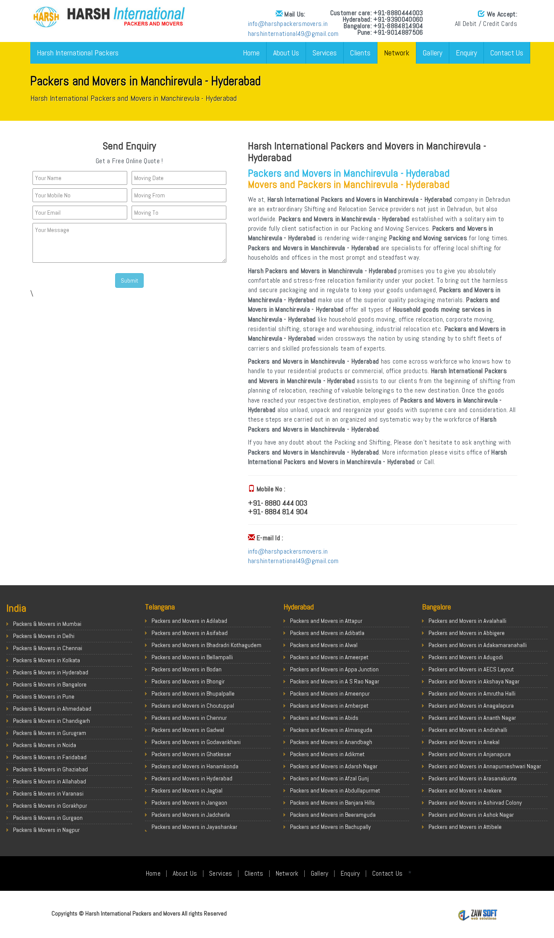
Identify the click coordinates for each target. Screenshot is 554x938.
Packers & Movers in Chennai (47, 648)
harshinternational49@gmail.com (293, 33)
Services (324, 53)
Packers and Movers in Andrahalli (467, 730)
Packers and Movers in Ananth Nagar (472, 718)
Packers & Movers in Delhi (43, 636)
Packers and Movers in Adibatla (327, 633)
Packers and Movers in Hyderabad (191, 778)
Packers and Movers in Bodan (186, 669)
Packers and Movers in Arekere (465, 790)
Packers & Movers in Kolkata (46, 660)
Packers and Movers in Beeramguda (333, 815)
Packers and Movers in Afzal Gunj (329, 778)
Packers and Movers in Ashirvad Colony (475, 802)
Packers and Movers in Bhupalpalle (193, 693)
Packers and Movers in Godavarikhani (196, 742)
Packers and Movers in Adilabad (189, 621)
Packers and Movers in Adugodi (465, 657)
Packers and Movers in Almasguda (331, 730)
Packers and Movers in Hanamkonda (194, 766)
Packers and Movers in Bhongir (188, 681)
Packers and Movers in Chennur (189, 718)
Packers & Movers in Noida (44, 745)
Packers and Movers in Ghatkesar (191, 754)
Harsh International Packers (78, 53)
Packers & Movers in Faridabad (50, 757)
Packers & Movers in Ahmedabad (52, 708)
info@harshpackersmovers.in (288, 23)
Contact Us (506, 53)
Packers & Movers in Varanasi (48, 793)
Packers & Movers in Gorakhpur (50, 805)
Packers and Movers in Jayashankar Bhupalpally (194, 831)
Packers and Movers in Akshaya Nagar (473, 681)
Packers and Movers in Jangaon (189, 802)
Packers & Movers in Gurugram (49, 733)
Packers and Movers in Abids (324, 718)
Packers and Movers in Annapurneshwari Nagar (484, 766)
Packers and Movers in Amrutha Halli (471, 693)
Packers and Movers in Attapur (326, 621)
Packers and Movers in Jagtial (186, 790)
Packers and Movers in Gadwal (187, 730)
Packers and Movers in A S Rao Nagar (334, 681)
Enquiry (466, 53)
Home (251, 53)
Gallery (432, 53)
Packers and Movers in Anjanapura (469, 754)
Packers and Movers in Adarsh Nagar (333, 766)
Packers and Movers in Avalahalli (467, 621)
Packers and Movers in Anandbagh (331, 742)
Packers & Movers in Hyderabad (50, 672)
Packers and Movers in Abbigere (466, 633)
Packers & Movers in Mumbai (47, 624)
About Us (286, 53)
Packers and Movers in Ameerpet (329, 657)
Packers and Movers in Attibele (465, 827)
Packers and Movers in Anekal (463, 742)
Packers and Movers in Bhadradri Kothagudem (206, 645)
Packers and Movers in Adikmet (327, 754)
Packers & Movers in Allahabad (49, 781)
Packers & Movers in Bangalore (50, 684)
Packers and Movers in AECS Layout (471, 669)
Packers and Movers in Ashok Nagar (471, 815)
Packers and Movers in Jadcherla (190, 815)
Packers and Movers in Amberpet (329, 705)
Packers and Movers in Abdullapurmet (335, 790)
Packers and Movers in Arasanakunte (472, 778)
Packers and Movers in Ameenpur (330, 693)
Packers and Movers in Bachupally (330, 827)
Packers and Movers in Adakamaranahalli (477, 645)
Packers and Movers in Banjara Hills (332, 802)
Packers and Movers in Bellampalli (192, 657)
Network (396, 53)
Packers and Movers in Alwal (324, 645)
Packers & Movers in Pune (43, 696)
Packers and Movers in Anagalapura (471, 705)
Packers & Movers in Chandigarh (51, 721)
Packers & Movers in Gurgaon (48, 818)
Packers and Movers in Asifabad (189, 633)
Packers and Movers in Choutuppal (192, 705)
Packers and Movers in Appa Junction (334, 669)
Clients (360, 53)
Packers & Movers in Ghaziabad (50, 769)
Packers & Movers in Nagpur (46, 830)
